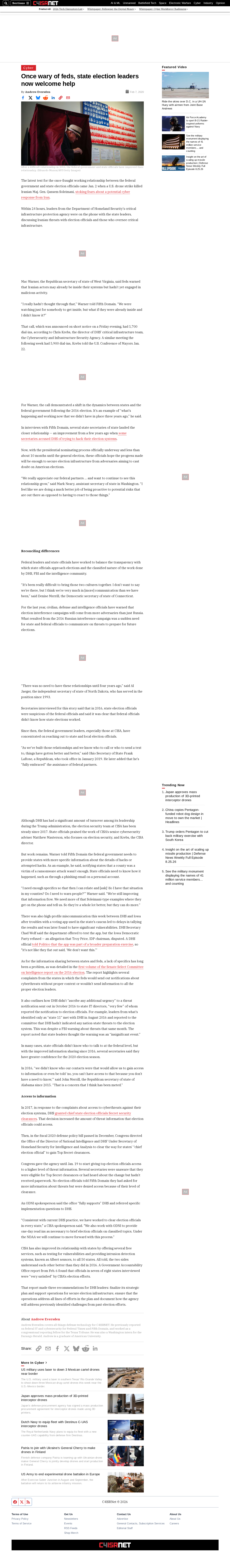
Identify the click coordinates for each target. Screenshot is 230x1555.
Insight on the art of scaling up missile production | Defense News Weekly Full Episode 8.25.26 (197, 163)
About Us (175, 1518)
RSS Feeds (70, 1528)
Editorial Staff (125, 1528)
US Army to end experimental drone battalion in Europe (60, 1474)
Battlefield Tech (147, 3)
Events (68, 1523)
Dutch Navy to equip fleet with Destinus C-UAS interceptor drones (54, 1424)
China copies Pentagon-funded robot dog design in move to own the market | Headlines (184, 816)
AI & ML (115, 3)
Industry (208, 3)
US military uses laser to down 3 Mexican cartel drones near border (60, 1371)
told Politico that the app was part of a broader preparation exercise (82, 944)
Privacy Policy (20, 1518)
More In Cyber (32, 1362)
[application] (185, 85)
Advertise (122, 1518)
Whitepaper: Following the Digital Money (110, 9)
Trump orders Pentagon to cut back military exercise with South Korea (186, 836)
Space (162, 3)
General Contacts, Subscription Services (141, 1523)
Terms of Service (21, 1523)
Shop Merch (71, 1532)
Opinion (220, 3)
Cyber (197, 3)
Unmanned (129, 3)
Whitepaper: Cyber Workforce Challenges (162, 9)
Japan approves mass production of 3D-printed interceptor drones (54, 1398)
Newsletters (71, 1518)
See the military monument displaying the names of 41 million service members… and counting (197, 143)
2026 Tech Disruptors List (67, 9)
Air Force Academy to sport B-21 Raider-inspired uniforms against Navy (197, 122)
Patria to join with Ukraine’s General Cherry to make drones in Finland (58, 1450)
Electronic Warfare (180, 3)
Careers (174, 1523)
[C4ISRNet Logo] (45, 3)
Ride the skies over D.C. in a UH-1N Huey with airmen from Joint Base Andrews (184, 105)
